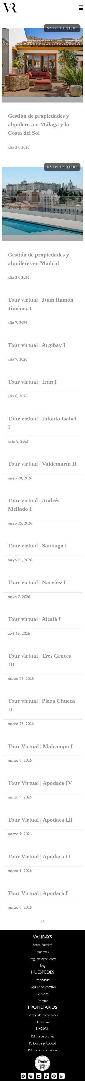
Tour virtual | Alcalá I (34, 619)
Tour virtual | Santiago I (37, 545)
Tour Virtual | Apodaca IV (40, 783)
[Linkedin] (38, 1076)
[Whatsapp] (62, 1076)
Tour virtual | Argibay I (37, 345)
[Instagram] (31, 1076)
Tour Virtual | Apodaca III (40, 820)
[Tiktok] (46, 1076)
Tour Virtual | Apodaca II (39, 856)
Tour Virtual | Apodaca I (38, 893)
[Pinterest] (54, 1076)
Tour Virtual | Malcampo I (40, 746)
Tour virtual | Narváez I (37, 582)
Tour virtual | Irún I (32, 382)
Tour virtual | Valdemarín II (42, 464)
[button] (73, 7)
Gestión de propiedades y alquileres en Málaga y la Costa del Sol (38, 124)
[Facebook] (23, 1076)
